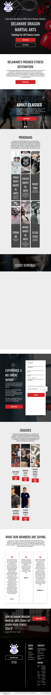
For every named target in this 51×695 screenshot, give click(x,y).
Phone (29, 375)
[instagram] (15, 662)
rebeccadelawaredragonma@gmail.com (41, 650)
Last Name (30, 367)
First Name (30, 363)
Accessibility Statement (32, 692)
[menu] (48, 6)
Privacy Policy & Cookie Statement (21, 692)
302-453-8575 (40, 653)
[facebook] (12, 662)
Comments (30, 380)
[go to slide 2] (26, 126)
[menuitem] (32, 652)
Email (29, 371)
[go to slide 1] (24, 126)
